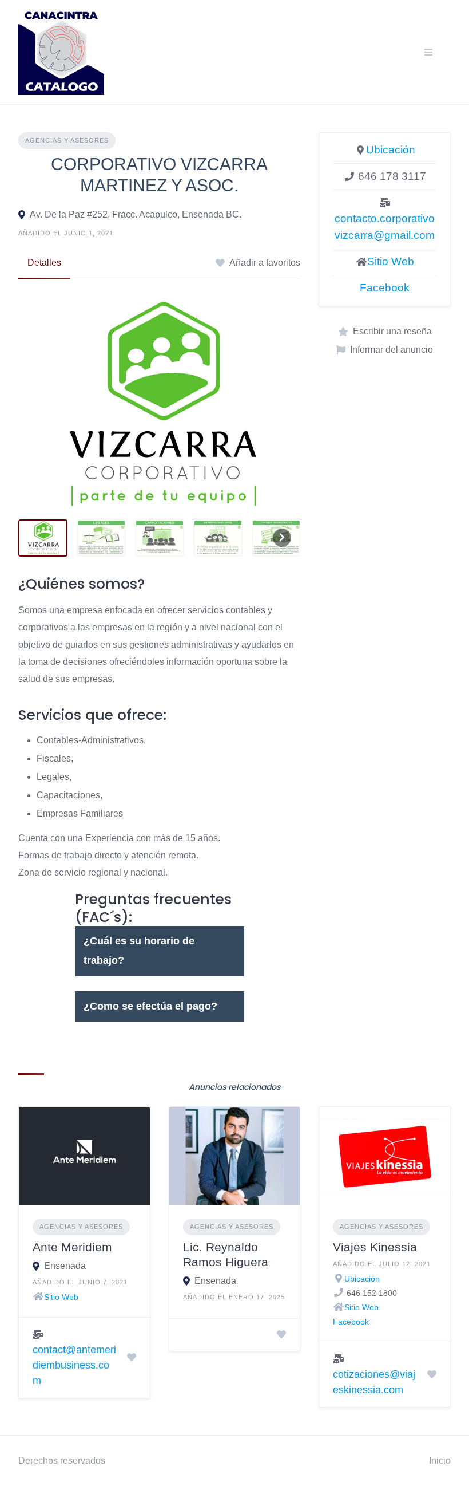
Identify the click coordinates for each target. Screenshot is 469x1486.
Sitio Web (390, 261)
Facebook (385, 288)
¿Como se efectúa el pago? (150, 1006)
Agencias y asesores (67, 140)
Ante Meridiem (72, 1247)
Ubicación (390, 150)
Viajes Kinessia (375, 1247)
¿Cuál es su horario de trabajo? (139, 950)
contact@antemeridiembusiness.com (74, 1365)
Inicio (440, 1460)
